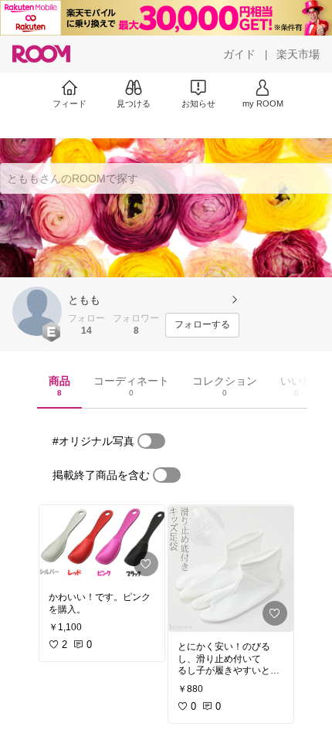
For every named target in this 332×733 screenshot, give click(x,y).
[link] (101, 543)
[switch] (151, 441)
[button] (37, 311)
